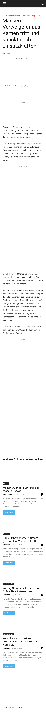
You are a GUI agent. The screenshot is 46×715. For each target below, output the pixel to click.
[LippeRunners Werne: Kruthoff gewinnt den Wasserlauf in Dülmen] (23, 525)
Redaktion (9, 53)
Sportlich (6, 534)
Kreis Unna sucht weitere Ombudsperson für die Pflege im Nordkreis (21, 641)
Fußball (5, 483)
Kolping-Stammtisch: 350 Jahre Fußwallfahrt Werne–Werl (21, 590)
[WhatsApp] (30, 92)
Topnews (36, 16)
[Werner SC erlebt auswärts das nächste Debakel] (23, 474)
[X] (19, 92)
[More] (36, 92)
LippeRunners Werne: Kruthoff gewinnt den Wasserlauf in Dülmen (23, 539)
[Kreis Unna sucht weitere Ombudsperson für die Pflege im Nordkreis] (23, 625)
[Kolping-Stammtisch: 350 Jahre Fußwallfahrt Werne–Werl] (23, 575)
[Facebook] (13, 92)
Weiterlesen (8, 512)
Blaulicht (26, 16)
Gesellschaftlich (13, 16)
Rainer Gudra (7, 494)
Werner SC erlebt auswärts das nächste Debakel (21, 489)
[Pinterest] (24, 92)
